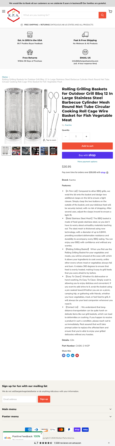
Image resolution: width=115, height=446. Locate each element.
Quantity (65, 130)
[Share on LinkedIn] (72, 355)
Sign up (44, 399)
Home (5, 77)
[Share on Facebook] (63, 355)
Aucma (68, 125)
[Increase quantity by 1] (86, 136)
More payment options (87, 162)
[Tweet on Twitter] (68, 355)
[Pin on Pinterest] (77, 355)
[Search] (102, 15)
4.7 (36, 443)
